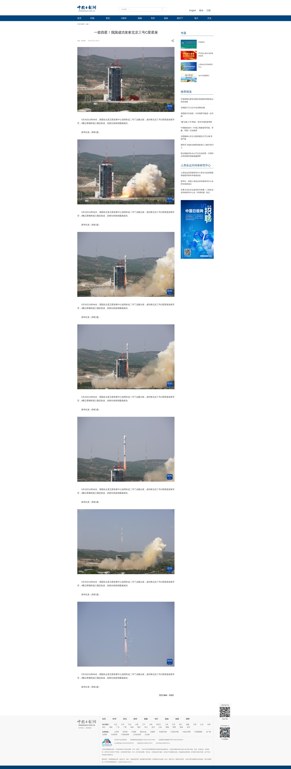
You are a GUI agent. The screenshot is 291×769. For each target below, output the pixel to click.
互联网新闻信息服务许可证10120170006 (142, 740)
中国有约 (201, 42)
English (192, 10)
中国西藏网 (198, 732)
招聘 (187, 719)
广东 (117, 727)
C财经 (124, 18)
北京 (115, 724)
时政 (92, 18)
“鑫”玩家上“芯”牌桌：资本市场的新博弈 (196, 122)
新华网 (125, 732)
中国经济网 (175, 732)
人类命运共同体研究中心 (196, 165)
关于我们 (81, 728)
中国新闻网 (125, 734)
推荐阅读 (186, 91)
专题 (183, 32)
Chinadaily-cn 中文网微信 (225, 732)
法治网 (147, 734)
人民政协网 (137, 734)
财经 (135, 719)
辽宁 (143, 724)
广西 (125, 727)
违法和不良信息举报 (120, 740)
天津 (122, 724)
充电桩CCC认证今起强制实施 (193, 108)
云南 (160, 727)
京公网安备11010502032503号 (124, 743)
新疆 (181, 727)
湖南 (110, 727)
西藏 (167, 727)
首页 (79, 18)
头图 (87, 24)
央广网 (208, 732)
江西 (194, 724)
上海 (166, 724)
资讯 (108, 18)
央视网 (152, 732)
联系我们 (89, 728)
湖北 (103, 727)
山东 (201, 724)
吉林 (150, 724)
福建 (187, 724)
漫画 (166, 18)
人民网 (116, 732)
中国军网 (114, 734)
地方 (196, 18)
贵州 (153, 727)
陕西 (174, 727)
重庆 (139, 727)
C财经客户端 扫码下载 (225, 712)
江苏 (173, 724)
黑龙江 (158, 724)
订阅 (208, 10)
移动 (201, 10)
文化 (209, 18)
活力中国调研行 (203, 75)
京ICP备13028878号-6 (163, 743)
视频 (140, 18)
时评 (114, 719)
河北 (129, 724)
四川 (146, 727)
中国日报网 (80, 24)
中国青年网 (163, 732)
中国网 (133, 732)
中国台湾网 (186, 732)
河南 (208, 724)
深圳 (188, 727)
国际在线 (143, 732)
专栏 (153, 18)
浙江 (180, 724)
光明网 (104, 734)
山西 (136, 724)
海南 (132, 727)
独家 (177, 719)
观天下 (180, 18)
